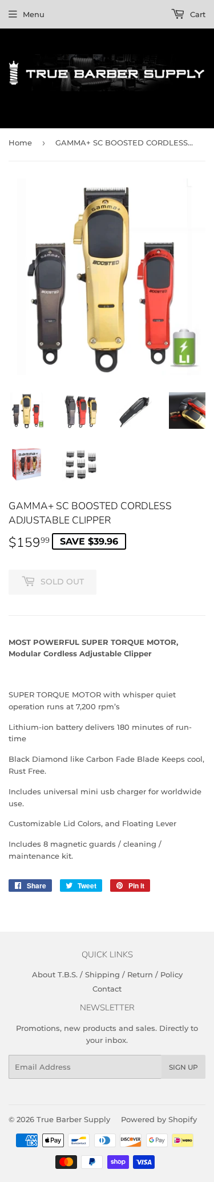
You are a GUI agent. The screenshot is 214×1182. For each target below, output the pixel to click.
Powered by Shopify (159, 1119)
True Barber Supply (73, 1119)
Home (20, 142)
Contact (107, 988)
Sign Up (183, 1067)
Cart (196, 14)
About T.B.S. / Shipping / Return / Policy (107, 974)
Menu (34, 14)
